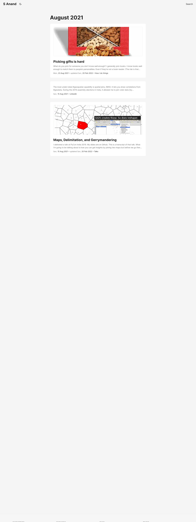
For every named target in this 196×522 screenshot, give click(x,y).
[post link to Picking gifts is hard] (98, 51)
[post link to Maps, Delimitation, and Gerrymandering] (98, 129)
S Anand (9, 4)
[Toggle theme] (20, 4)
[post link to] (98, 90)
